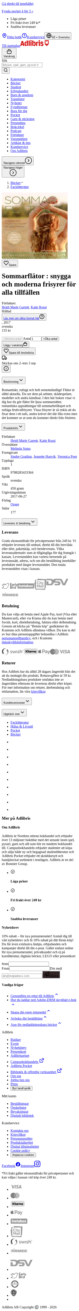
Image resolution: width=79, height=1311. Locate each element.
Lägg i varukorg (13, 345)
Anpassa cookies (23, 1155)
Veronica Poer (67, 456)
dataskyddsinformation (17, 642)
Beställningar (20, 1103)
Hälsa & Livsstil (22, 726)
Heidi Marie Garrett (15, 307)
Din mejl (55, 972)
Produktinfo (11, 428)
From (5, 968)
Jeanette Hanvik (45, 456)
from (5, 964)
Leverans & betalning (17, 523)
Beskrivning (11, 381)
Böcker (16, 734)
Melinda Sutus (21, 448)
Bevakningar (19, 1111)
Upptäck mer (12, 714)
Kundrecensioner (14, 702)
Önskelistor (18, 1107)
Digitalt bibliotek (22, 1115)
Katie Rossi (39, 307)
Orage (15, 504)
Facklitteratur (20, 722)
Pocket (15, 730)
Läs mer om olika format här (21, 318)
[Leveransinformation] (6, 369)
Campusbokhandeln (24, 1062)
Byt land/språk (21, 1088)
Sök (4, 60)
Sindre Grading (21, 456)
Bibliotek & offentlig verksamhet (33, 1072)
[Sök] (6, 70)
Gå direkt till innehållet (17, 4)
